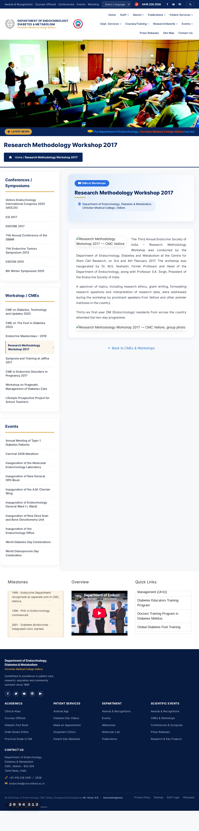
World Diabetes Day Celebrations (28, 542)
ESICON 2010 (15, 261)
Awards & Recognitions (18, 4)
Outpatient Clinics (64, 731)
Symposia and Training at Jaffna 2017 (27, 360)
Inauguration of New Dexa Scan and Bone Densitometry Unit (27, 517)
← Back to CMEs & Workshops (131, 348)
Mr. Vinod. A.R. (91, 797)
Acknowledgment (113, 797)
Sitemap (158, 797)
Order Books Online (17, 731)
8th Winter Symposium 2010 (25, 271)
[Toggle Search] (190, 4)
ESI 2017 (11, 217)
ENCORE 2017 (15, 226)
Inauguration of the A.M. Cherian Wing (28, 491)
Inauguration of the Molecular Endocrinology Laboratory (26, 465)
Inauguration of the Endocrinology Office (20, 530)
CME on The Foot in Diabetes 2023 (25, 325)
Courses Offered (45, 4)
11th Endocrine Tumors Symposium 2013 (21, 250)
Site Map (168, 32)
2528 (38, 777)
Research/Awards (164, 23)
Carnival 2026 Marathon (22, 454)
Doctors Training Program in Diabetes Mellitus (157, 602)
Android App (61, 711)
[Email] (180, 4)
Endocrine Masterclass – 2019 (26, 336)
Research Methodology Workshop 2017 (24, 347)
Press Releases (149, 32)
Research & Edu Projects (166, 738)
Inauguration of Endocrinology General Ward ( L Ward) (26, 504)
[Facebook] (167, 4)
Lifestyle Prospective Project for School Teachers (28, 400)
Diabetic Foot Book (16, 725)
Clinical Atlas (13, 711)
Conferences (66, 4)
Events (81, 4)
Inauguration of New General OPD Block (25, 478)
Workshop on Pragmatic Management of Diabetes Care (26, 386)
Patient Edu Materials (66, 738)
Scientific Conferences (153, 630)
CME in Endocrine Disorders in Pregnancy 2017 (27, 373)
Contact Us (185, 32)
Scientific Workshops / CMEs (158, 621)
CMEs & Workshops (93, 183)
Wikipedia (188, 797)
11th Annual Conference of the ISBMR (26, 237)
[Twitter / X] (16, 694)
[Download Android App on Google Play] (40, 694)
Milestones (108, 725)
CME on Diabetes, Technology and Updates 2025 (26, 311)
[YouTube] (173, 4)
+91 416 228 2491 (20, 777)
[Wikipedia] (32, 694)
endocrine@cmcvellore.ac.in (27, 783)
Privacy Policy (142, 797)
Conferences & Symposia (166, 725)
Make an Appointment (67, 725)
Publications (109, 738)
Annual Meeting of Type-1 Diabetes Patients (23, 442)
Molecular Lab (111, 731)
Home (112, 14)
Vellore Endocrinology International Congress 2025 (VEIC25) (25, 204)
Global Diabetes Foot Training (158, 613)
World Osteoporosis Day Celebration (22, 553)
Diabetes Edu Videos (66, 718)
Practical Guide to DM (18, 738)
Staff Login (173, 797)
